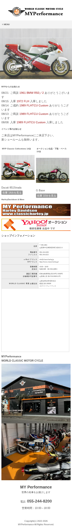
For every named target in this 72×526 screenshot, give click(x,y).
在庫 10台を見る (46, 195)
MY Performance (36, 489)
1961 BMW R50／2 (31, 92)
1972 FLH (23, 101)
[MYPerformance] (36, 16)
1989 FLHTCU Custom (33, 105)
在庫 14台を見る (12, 192)
